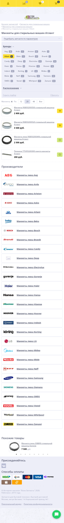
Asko (45, 51)
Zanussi (50, 81)
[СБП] (17, 477)
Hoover (48, 66)
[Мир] (6, 477)
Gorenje (50, 61)
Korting (22, 71)
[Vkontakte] (3, 466)
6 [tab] (38, 454)
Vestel (20, 81)
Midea (45, 71)
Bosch (33, 56)
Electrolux (35, 61)
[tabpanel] (32, 446)
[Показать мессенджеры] (56, 514)
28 (27, 101)
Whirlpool (34, 81)
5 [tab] (34, 454)
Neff (19, 76)
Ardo (19, 51)
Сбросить (54, 95)
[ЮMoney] (49, 477)
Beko (20, 56)
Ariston (32, 51)
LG (34, 71)
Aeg (7, 51)
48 (34, 101)
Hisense (34, 66)
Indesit (9, 71)
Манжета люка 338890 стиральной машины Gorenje (36, 444)
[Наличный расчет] (6, 482)
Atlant (8, 56)
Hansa (20, 66)
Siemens (49, 76)
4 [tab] (29, 454)
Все (40, 101)
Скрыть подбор (9, 95)
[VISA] (38, 477)
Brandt (46, 56)
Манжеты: (5, 101)
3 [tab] (25, 454)
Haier (8, 66)
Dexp (21, 61)
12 (21, 101)
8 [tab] (47, 454)
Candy (8, 61)
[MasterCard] (27, 477)
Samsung (33, 76)
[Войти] (8, 3)
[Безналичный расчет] (17, 482)
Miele (8, 76)
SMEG (8, 81)
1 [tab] (16, 454)
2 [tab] (20, 454)
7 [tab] (43, 454)
